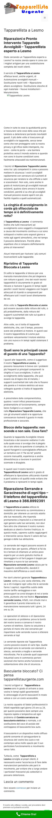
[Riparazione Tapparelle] (26, 8)
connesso (21, 788)
